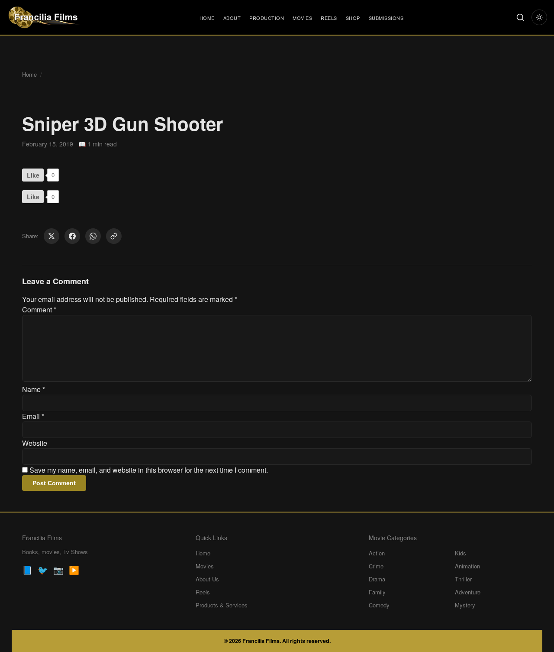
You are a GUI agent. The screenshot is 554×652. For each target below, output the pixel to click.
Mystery (465, 605)
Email (33, 416)
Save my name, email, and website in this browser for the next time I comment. (148, 470)
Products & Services (222, 605)
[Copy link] (114, 236)
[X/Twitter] (51, 236)
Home (207, 17)
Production (266, 17)
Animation (467, 566)
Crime (376, 566)
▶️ (74, 569)
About (232, 17)
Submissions (386, 17)
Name (33, 389)
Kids (460, 553)
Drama (377, 579)
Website (34, 443)
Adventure (467, 592)
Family (377, 592)
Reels (329, 17)
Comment (39, 310)
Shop (353, 17)
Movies (302, 17)
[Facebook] (72, 236)
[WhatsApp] (93, 236)
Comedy (379, 605)
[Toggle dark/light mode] (539, 17)
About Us (207, 579)
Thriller (463, 579)
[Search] (520, 17)
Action (377, 553)
